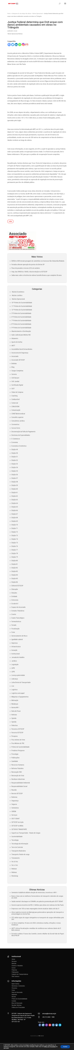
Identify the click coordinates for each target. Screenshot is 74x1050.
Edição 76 (14, 546)
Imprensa (14, 643)
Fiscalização (15, 629)
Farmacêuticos (16, 621)
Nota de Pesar (16, 711)
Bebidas (14, 363)
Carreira (14, 374)
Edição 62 (14, 496)
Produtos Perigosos (18, 750)
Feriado (13, 625)
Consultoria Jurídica (18, 421)
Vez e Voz (14, 865)
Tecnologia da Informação (19, 844)
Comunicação (15, 410)
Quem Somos (15, 984)
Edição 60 (14, 489)
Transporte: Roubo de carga (20, 854)
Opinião (13, 718)
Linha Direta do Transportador (21, 682)
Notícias (20, 33)
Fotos (13, 990)
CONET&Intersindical (18, 414)
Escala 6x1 (14, 604)
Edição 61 (14, 492)
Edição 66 (14, 510)
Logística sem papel (17, 693)
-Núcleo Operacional (37, 13)
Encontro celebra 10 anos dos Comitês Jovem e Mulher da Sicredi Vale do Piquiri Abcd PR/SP (37, 934)
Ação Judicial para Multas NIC (21, 335)
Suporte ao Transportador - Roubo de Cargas (25, 833)
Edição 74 (14, 539)
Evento (13, 614)
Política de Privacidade (18, 1007)
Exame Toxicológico (17, 618)
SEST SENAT (15, 819)
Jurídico (14, 661)
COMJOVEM (15, 406)
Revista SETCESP (17, 793)
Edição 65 (14, 507)
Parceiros (14, 988)
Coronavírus (15, 424)
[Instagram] (23, 44)
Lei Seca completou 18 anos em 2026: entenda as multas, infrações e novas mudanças (36, 924)
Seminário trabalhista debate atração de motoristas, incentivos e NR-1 (34, 892)
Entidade (14, 596)
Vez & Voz (14, 862)
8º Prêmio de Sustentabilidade (21, 324)
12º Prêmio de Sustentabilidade (21, 310)
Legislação (14, 664)
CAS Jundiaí (15, 381)
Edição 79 (14, 557)
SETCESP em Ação (17, 822)
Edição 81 (14, 564)
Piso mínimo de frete (18, 740)
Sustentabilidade (16, 836)
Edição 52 (14, 460)
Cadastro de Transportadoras (20, 974)
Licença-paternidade (18, 675)
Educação (14, 589)
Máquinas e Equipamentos (20, 697)
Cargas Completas (17, 371)
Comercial (14, 403)
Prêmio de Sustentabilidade (20, 747)
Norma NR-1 (15, 707)
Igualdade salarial (17, 639)
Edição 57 (14, 478)
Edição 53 (14, 464)
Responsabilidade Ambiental (20, 783)
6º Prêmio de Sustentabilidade (21, 317)
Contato (14, 1001)
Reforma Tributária (17, 768)
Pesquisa (14, 736)
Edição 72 (14, 532)
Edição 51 (14, 457)
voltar (10, 221)
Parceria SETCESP (17, 733)
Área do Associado (17, 1003)
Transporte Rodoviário (18, 851)
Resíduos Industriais (18, 779)
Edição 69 (14, 521)
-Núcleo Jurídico (16, 295)
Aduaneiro (14, 338)
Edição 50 (14, 453)
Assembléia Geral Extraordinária (21, 349)
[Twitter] (12, 44)
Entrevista (14, 600)
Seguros (14, 804)
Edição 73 (14, 535)
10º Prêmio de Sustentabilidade (21, 303)
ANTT (13, 346)
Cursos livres (15, 428)
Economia (14, 442)
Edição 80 (14, 561)
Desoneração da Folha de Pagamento (23, 432)
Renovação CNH (16, 772)
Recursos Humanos (17, 765)
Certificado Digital (17, 385)
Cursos (14, 968)
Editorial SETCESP (17, 586)
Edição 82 (14, 568)
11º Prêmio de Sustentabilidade (21, 306)
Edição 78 (14, 553)
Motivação (14, 700)
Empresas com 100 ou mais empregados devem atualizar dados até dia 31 (35, 909)
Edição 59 (14, 485)
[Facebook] (9, 44)
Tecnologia (14, 840)
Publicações (15, 758)
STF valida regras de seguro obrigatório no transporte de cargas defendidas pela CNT (37, 918)
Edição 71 (14, 528)
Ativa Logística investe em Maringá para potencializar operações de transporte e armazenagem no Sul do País (37, 913)
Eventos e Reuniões (17, 966)
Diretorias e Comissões (18, 986)
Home (8, 13)
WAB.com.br (41, 1035)
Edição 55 (14, 471)
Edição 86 (14, 582)
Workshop (14, 876)
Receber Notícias (16, 1005)
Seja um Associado (17, 992)
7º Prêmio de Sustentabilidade (21, 320)
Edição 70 (14, 525)
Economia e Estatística (18, 446)
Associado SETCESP (18, 360)
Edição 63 (14, 500)
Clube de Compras (17, 392)
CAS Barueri (15, 378)
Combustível (15, 399)
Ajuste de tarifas (16, 342)
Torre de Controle (17, 847)
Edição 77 (14, 550)
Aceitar (65, 1046)
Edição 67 (14, 514)
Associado (14, 356)
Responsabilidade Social (19, 786)
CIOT (13, 389)
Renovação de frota (17, 776)
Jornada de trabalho (17, 657)
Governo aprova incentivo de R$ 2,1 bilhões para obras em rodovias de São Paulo (37, 905)
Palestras (14, 725)
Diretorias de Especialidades (20, 435)
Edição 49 (14, 449)
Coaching (14, 396)
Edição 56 (14, 475)
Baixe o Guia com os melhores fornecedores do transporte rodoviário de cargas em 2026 (37, 897)
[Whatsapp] (19, 44)
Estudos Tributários (17, 611)
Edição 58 (14, 482)
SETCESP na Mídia (17, 826)
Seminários (15, 808)
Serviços (14, 815)
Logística (14, 690)
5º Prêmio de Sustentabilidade (21, 313)
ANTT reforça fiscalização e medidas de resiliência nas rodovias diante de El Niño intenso (36, 929)
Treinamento (15, 858)
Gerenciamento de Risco (19, 636)
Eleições (14, 593)
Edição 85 (14, 578)
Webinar (14, 869)
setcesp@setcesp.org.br (49, 1013)
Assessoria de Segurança (19, 353)
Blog (12, 367)
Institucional (15, 654)
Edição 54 (14, 467)
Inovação (14, 650)
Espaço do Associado (18, 607)
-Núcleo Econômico (17, 292)
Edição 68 (14, 518)
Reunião (14, 790)
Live (12, 686)
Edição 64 (14, 503)
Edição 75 (14, 543)
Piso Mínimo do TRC (17, 743)
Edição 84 (14, 575)
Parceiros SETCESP (17, 729)
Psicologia (14, 754)
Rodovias (14, 797)
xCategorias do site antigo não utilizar (21, 13)
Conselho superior (17, 417)
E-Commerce (15, 439)
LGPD (13, 668)
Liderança (14, 679)
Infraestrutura (16, 647)
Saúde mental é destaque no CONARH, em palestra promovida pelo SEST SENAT (37, 901)
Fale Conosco (15, 976)
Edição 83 (14, 571)
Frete (13, 632)
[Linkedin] (16, 44)
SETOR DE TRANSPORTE (19, 829)
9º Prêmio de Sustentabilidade (21, 328)
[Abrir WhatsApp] (69, 1045)
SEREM (13, 811)
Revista (14, 997)
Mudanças (14, 704)
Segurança (14, 801)
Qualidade (14, 761)
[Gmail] (26, 44)
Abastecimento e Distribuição (21, 331)
